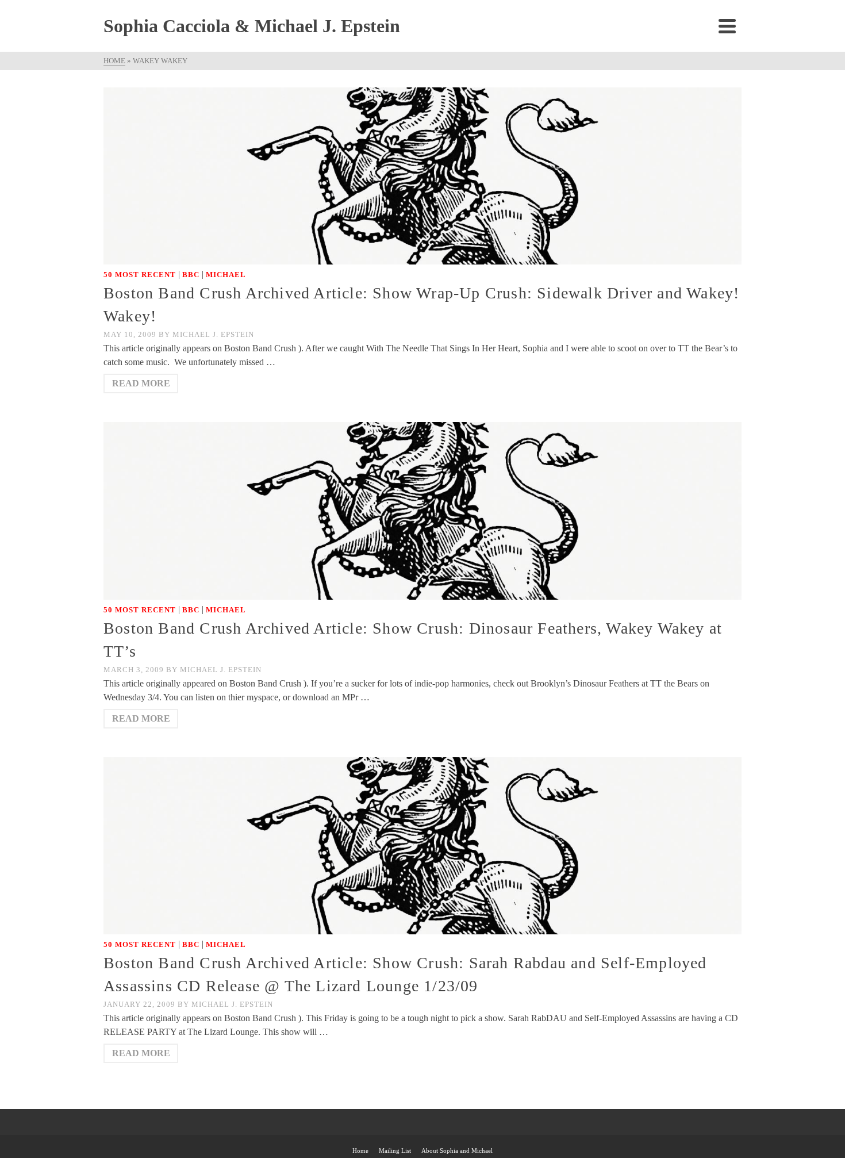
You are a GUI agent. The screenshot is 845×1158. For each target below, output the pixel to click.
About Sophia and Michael (457, 1150)
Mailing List (395, 1150)
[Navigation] (727, 26)
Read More (141, 383)
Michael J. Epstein (213, 334)
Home (360, 1150)
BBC (190, 274)
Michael (226, 274)
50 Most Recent (139, 274)
